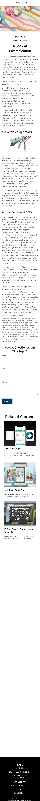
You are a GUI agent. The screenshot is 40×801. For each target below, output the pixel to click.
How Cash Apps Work (15, 489)
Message (5, 381)
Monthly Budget (12, 448)
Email (4, 368)
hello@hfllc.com (20, 793)
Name (4, 355)
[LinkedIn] (19, 789)
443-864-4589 (22, 768)
